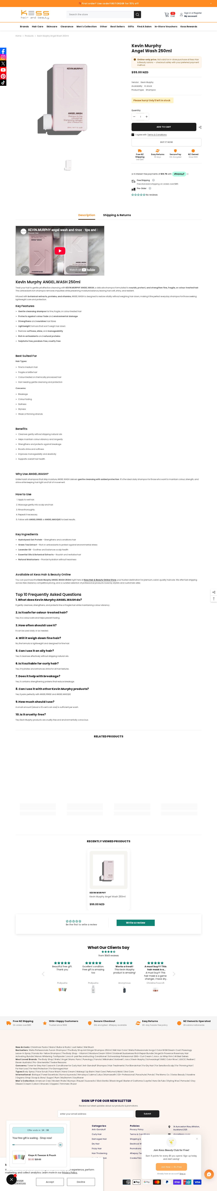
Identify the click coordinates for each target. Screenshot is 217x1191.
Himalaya (83, 1074)
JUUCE (182, 1059)
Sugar (50, 1077)
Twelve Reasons (58, 1062)
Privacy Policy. (70, 1172)
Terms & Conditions (157, 134)
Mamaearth (110, 1074)
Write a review (135, 923)
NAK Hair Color (120, 1050)
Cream (27, 1083)
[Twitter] (3, 63)
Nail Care (100, 1071)
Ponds (151, 1074)
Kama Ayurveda (68, 1074)
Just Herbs (77, 1047)
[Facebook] (3, 51)
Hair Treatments (116, 1065)
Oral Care (129, 1071)
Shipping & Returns (117, 215)
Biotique (36, 1074)
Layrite (147, 1080)
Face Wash (54, 1071)
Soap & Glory (38, 1077)
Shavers (44, 1083)
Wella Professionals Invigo (142, 1050)
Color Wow (171, 1059)
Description (86, 215)
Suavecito (90, 1080)
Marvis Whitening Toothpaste (49, 1056)
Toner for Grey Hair (36, 1065)
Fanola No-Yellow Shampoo (46, 1053)
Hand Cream (68, 1071)
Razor (74, 1083)
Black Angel (116, 1080)
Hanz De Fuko (159, 1080)
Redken (190, 1059)
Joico (127, 1059)
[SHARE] (198, 127)
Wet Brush (89, 1047)
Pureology (88, 1059)
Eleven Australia (23, 1062)
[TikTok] (3, 82)
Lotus (100, 1074)
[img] (108, 952)
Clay (193, 1080)
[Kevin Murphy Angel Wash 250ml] (109, 870)
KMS (163, 1059)
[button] (138, 194)
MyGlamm (66, 1077)
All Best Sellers (181, 1056)
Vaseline (190, 1074)
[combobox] (100, 14)
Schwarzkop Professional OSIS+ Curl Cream (130, 1056)
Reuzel (80, 1080)
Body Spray (28, 1071)
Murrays (72, 1080)
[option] (69, 96)
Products (29, 35)
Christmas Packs (39, 1047)
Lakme (92, 1074)
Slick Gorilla (103, 1080)
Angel (64, 1059)
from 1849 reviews (108, 955)
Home (18, 35)
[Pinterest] (3, 76)
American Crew (43, 1080)
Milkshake (108, 1059)
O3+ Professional (126, 1074)
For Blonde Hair (133, 1065)
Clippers (54, 1083)
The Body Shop (45, 1059)
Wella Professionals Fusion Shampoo (47, 1050)
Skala (52, 1047)
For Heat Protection (39, 1068)
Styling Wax (173, 1080)
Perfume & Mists (115, 1071)
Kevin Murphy (147, 82)
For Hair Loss (22, 1068)
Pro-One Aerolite (41, 1062)
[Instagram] (3, 57)
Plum (57, 1077)
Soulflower (78, 1077)
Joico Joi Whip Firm (163, 1056)
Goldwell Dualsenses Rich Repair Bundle (133, 1053)
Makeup (80, 1071)
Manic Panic (75, 1059)
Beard (20, 1083)
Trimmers (64, 1083)
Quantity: (136, 110)
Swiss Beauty (178, 1074)
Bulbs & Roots (63, 1047)
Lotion (36, 1083)
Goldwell (118, 1059)
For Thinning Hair (184, 1065)
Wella (57, 1059)
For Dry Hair (148, 1065)
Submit (147, 1113)
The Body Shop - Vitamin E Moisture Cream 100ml (87, 1053)
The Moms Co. (163, 1074)
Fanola (97, 1059)
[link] (38, 808)
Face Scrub (41, 1071)
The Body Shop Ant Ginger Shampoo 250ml (89, 1050)
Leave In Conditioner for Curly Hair (64, 1065)
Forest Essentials (50, 1074)
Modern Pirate (59, 1080)
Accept (50, 1182)
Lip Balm (90, 1071)
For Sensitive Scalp (164, 1065)
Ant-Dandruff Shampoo (95, 1065)
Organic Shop (24, 1077)
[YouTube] (3, 70)
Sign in (187, 13)
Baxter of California (133, 1080)
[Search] (103, 14)
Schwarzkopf (152, 1059)
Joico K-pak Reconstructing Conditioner (86, 1056)
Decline (81, 1182)
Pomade (185, 1080)
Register (198, 13)
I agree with (141, 134)
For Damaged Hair (59, 1068)
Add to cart (164, 127)
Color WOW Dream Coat (168, 1050)
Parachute (141, 1074)
